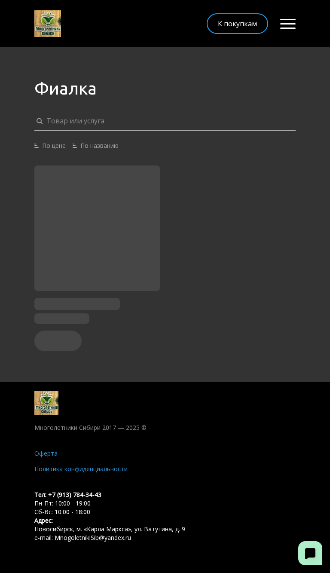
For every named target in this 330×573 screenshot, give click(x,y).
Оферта (46, 453)
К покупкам (237, 23)
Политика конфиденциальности (81, 469)
